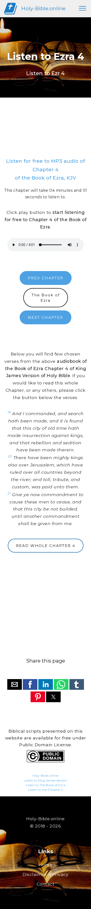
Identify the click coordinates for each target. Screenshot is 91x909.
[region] (45, 132)
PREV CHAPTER (45, 278)
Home (45, 864)
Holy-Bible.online (43, 8)
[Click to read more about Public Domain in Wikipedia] (46, 761)
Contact (46, 884)
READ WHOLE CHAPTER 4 (45, 545)
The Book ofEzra (46, 297)
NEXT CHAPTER (45, 317)
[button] (14, 684)
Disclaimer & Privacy (45, 874)
